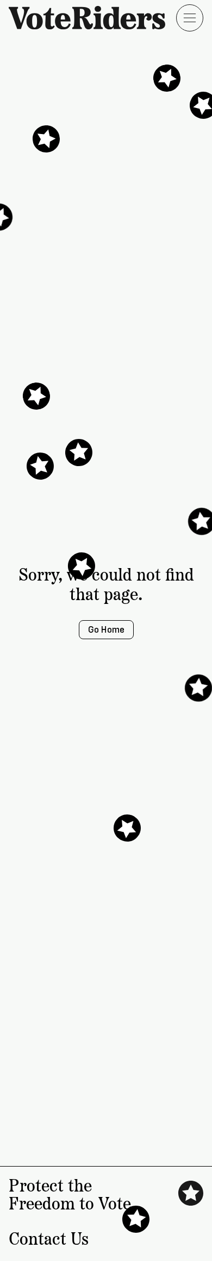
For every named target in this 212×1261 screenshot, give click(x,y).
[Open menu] (189, 17)
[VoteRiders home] (92, 17)
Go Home (106, 630)
